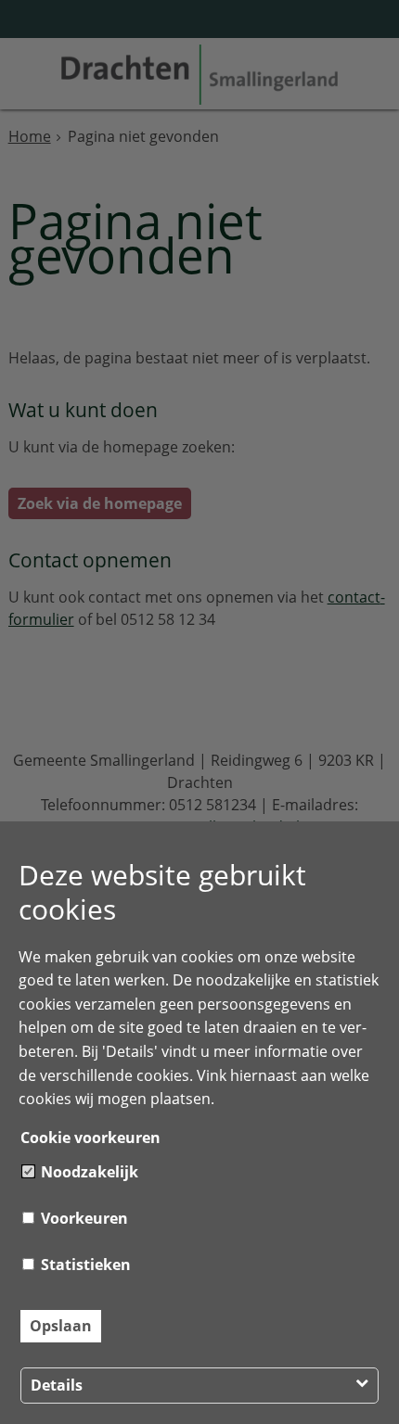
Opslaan (61, 1326)
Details (57, 1385)
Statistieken (84, 1264)
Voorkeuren (82, 1218)
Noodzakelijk (87, 1172)
